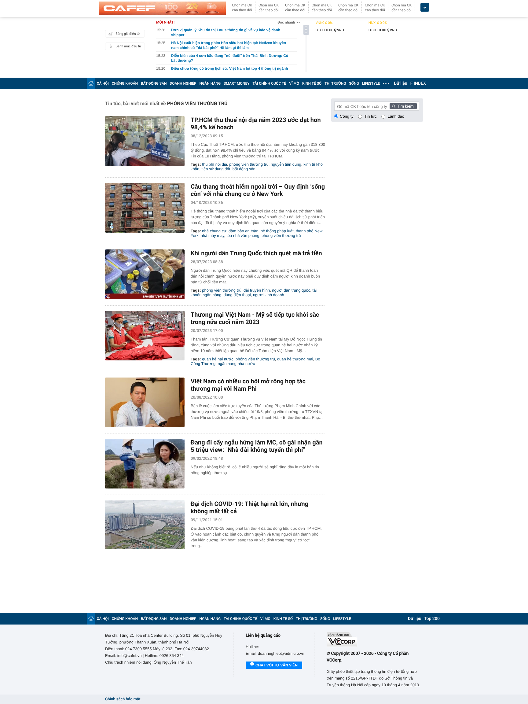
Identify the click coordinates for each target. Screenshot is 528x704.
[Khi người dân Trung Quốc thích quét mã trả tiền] (145, 274)
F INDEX (418, 83)
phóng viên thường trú (249, 164)
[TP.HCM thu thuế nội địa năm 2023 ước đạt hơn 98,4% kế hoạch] (145, 141)
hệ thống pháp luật (277, 231)
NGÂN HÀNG (210, 83)
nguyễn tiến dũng (286, 164)
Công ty (347, 116)
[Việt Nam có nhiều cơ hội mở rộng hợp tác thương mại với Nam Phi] (145, 402)
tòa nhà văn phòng (242, 235)
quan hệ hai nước (217, 359)
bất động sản (244, 169)
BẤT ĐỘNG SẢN (154, 83)
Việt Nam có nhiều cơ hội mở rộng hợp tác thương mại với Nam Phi (248, 385)
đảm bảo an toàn (243, 231)
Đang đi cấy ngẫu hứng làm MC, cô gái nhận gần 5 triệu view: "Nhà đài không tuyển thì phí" (257, 446)
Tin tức (371, 116)
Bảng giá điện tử (128, 34)
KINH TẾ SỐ (311, 83)
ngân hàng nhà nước (236, 363)
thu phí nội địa (214, 164)
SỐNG (354, 83)
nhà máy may (212, 235)
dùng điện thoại (237, 295)
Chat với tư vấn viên (276, 665)
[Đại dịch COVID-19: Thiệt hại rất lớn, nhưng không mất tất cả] (145, 525)
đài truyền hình (257, 290)
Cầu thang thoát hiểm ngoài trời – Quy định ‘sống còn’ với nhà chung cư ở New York (258, 190)
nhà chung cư (214, 231)
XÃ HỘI (103, 83)
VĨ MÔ (294, 83)
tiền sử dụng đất (215, 169)
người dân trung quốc (291, 290)
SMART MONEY (236, 83)
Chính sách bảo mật (122, 699)
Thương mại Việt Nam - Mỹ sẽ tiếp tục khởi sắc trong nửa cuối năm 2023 (255, 318)
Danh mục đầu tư (128, 46)
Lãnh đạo (396, 116)
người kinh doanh (268, 295)
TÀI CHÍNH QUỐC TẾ (269, 83)
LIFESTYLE (371, 83)
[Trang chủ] (91, 83)
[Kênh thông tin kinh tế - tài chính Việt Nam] (162, 8)
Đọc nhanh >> (288, 22)
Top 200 (432, 618)
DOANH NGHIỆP (183, 83)
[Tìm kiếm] (403, 106)
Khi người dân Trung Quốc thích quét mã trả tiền (256, 253)
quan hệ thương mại (295, 359)
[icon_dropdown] (424, 7)
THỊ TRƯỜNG (335, 83)
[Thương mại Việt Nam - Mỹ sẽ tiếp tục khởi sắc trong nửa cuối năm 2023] (145, 336)
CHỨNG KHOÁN (125, 83)
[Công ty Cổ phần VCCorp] (375, 639)
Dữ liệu (400, 83)
